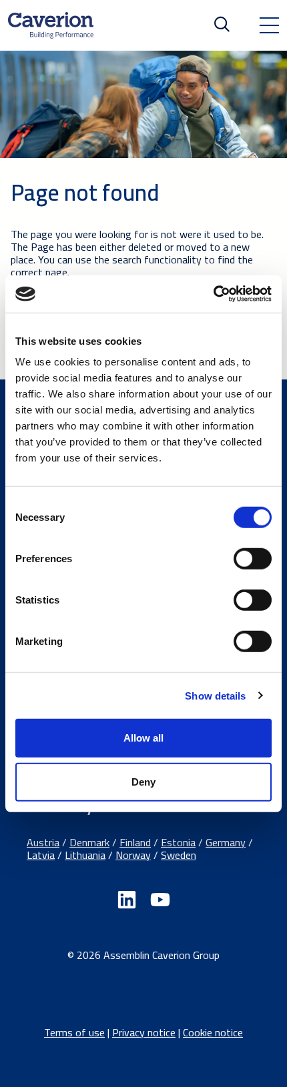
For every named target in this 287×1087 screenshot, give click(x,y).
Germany (226, 842)
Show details (215, 695)
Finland (135, 842)
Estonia (178, 842)
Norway (133, 855)
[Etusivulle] (50, 25)
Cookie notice (213, 1032)
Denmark (89, 842)
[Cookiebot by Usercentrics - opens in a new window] (213, 294)
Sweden (178, 855)
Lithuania (85, 855)
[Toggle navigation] (269, 25)
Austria (43, 842)
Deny (143, 781)
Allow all (143, 738)
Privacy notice (144, 1032)
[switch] (253, 559)
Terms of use (74, 1032)
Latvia (41, 855)
